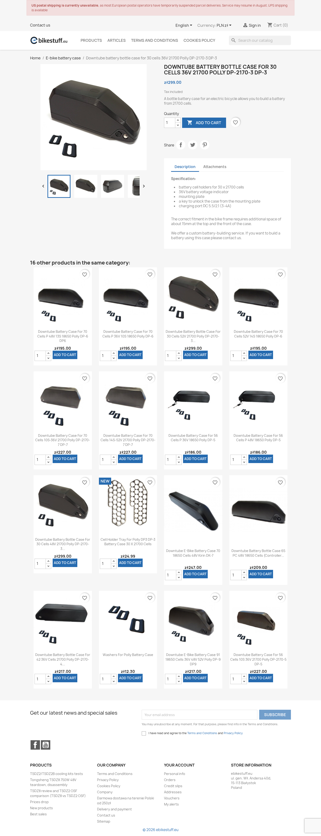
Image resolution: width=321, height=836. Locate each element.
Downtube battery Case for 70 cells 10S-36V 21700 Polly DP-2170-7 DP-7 (62, 440)
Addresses (173, 792)
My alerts (171, 804)
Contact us (40, 25)
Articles (116, 40)
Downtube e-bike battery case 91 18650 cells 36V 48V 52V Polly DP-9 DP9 (193, 659)
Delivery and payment (114, 809)
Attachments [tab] (214, 166)
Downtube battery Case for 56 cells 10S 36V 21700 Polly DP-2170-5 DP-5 (258, 659)
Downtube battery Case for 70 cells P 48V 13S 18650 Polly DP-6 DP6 (62, 336)
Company (105, 792)
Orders (170, 780)
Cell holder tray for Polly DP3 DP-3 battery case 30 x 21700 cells (128, 541)
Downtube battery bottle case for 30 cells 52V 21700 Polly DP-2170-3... (193, 336)
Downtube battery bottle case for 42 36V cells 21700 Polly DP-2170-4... (62, 659)
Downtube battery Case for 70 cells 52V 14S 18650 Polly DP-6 (258, 333)
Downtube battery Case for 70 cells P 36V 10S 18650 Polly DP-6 (127, 333)
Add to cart (204, 122)
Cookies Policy (199, 40)
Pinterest (204, 145)
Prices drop (39, 802)
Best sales (38, 814)
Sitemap (103, 821)
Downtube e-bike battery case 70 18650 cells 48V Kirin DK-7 (193, 553)
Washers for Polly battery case (128, 654)
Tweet (192, 145)
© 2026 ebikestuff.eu (160, 829)
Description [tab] (185, 166)
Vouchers (172, 798)
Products (91, 40)
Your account (179, 765)
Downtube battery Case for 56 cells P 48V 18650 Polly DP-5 (258, 437)
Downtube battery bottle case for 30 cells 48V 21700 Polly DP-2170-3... (62, 544)
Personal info (174, 773)
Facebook (35, 745)
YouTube (45, 745)
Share (180, 145)
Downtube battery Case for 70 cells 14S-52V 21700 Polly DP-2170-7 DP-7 (128, 440)
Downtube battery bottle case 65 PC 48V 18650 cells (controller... (258, 553)
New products (41, 808)
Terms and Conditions (154, 40)
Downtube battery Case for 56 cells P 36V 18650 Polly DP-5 (193, 437)
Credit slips (173, 786)
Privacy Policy (233, 733)
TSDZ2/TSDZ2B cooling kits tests (56, 773)
